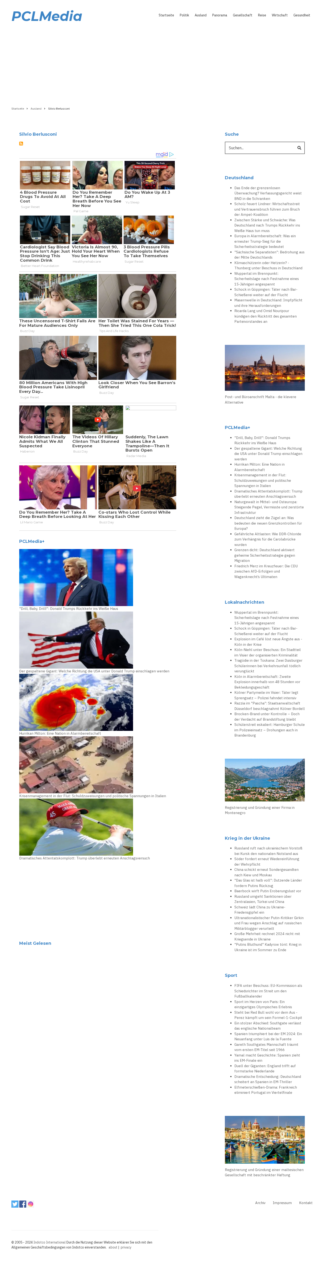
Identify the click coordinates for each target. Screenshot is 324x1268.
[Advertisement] (162, 63)
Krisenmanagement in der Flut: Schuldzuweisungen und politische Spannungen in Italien (92, 796)
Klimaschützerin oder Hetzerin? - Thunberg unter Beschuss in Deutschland (268, 265)
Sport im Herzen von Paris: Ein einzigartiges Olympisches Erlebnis (263, 1004)
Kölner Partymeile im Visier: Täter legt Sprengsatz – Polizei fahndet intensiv (266, 695)
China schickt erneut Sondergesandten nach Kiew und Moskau (266, 872)
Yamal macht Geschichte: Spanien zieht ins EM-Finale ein (267, 1058)
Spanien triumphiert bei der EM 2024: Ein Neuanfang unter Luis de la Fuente (268, 1036)
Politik (184, 15)
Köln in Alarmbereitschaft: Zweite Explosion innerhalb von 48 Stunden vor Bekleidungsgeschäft (267, 681)
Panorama (219, 15)
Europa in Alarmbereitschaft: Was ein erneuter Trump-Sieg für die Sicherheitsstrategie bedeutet (265, 241)
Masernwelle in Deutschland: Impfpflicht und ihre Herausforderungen (268, 303)
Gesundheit (301, 15)
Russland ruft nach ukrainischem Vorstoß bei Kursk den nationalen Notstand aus (268, 851)
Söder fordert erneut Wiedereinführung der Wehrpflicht (266, 862)
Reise (262, 15)
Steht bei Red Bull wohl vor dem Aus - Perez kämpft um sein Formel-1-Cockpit (268, 1015)
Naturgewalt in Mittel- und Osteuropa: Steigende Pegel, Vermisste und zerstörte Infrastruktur (269, 507)
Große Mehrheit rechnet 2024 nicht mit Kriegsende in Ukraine (267, 936)
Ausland (201, 15)
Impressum (282, 1203)
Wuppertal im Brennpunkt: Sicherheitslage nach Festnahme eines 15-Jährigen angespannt (266, 278)
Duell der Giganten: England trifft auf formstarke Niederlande (265, 1069)
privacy (126, 1247)
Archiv (260, 1203)
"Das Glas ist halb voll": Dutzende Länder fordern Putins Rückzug (268, 883)
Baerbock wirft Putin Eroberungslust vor (267, 891)
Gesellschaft (242, 15)
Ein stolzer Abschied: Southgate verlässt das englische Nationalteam (267, 1026)
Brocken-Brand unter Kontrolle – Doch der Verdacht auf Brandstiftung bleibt (267, 717)
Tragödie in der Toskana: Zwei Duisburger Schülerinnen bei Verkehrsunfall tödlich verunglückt (268, 665)
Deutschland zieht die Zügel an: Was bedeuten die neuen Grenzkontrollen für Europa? (268, 523)
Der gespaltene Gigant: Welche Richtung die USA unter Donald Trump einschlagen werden (94, 671)
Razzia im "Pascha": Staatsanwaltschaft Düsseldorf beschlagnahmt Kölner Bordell (269, 706)
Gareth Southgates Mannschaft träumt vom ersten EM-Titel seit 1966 (266, 1047)
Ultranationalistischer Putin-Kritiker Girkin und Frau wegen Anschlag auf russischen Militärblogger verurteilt (269, 923)
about (113, 1247)
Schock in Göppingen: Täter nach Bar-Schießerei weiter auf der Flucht (265, 292)
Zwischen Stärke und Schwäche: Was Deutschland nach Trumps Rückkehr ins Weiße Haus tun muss (267, 225)
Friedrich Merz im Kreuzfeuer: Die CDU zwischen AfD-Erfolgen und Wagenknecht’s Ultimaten (266, 571)
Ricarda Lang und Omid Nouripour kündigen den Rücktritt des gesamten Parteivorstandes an (265, 316)
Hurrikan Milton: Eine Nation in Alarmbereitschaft (60, 733)
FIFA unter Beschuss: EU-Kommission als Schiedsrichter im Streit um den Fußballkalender (268, 990)
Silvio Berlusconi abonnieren (21, 143)
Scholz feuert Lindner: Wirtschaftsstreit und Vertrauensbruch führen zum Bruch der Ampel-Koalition (267, 209)
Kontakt (306, 1203)
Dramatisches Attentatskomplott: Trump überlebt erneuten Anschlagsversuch (84, 858)
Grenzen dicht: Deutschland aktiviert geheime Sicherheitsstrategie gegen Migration (264, 555)
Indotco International (49, 1242)
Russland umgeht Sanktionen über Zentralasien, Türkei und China (263, 899)
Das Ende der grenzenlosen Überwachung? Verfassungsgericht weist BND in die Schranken (268, 193)
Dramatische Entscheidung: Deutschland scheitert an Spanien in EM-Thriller (267, 1079)
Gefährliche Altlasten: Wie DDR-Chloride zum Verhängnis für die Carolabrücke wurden (267, 539)
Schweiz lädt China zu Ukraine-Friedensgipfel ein (259, 910)
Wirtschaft (280, 15)
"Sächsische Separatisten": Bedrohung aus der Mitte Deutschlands (269, 255)
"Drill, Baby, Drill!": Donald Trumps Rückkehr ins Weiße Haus (68, 608)
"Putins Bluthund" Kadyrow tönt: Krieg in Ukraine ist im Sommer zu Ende (267, 947)
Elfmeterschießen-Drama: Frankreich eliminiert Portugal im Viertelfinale (265, 1090)
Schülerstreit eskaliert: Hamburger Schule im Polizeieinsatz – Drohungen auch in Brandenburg (269, 730)
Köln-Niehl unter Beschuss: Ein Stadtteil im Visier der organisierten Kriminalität (267, 652)
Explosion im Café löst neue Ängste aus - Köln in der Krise (268, 642)
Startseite (166, 15)
